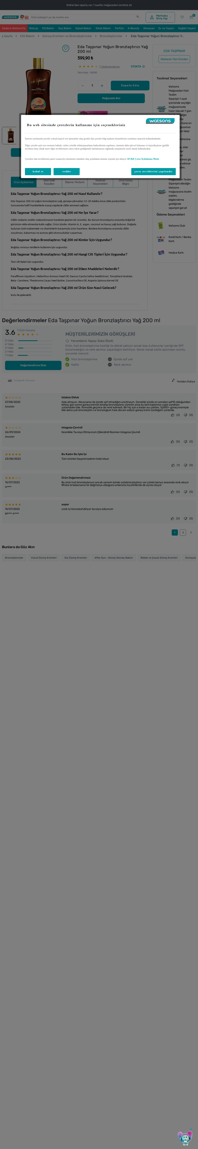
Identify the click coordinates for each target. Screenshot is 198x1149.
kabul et (38, 171)
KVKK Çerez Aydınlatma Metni (143, 159)
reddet (66, 171)
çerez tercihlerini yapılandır (153, 171)
